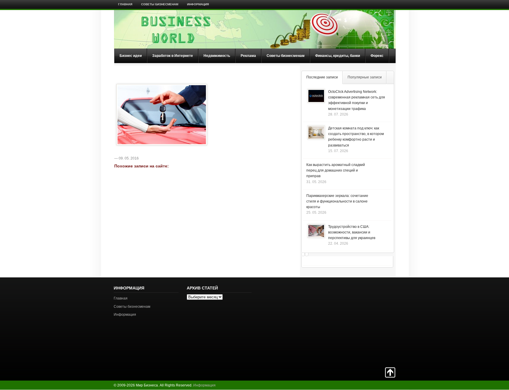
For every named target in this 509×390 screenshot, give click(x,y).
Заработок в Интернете (172, 56)
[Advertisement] (374, 321)
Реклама (248, 56)
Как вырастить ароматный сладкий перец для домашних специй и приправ (335, 170)
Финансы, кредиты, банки (337, 56)
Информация (198, 4)
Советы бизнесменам (159, 4)
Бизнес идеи (131, 56)
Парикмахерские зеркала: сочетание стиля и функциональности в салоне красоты (337, 201)
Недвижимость (217, 56)
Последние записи (322, 77)
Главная (125, 4)
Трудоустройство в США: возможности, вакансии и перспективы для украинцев (351, 232)
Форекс (377, 56)
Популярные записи (365, 77)
